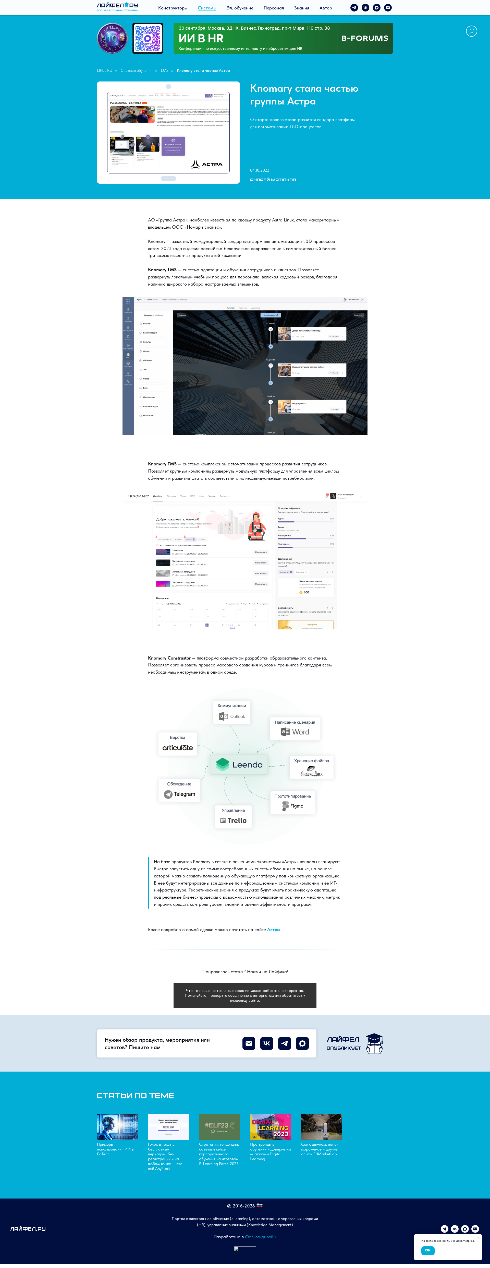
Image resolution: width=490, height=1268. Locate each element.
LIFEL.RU (104, 70)
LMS (164, 70)
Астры (273, 929)
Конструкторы (173, 7)
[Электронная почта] (388, 7)
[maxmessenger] (377, 7)
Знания (301, 7)
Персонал (274, 7)
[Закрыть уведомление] (478, 1237)
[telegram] (354, 7)
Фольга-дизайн (260, 1236)
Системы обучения (136, 70)
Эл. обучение (240, 7)
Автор (326, 7)
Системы (207, 7)
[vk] (365, 7)
